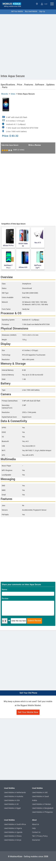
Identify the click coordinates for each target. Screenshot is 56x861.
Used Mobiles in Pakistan (41, 804)
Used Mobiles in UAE (40, 792)
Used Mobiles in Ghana (12, 836)
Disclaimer (36, 840)
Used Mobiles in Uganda (13, 832)
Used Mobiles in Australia (13, 796)
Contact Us (36, 832)
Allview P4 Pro (8, 246)
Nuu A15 (38, 243)
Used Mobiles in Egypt (12, 808)
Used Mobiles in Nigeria (13, 828)
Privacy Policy (42, 836)
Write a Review (34, 145)
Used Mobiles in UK (11, 804)
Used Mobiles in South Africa (15, 824)
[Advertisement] (28, 44)
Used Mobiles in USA (12, 800)
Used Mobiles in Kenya (12, 840)
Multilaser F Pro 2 (8, 266)
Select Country (37, 4)
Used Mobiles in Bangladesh (42, 808)
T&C (33, 836)
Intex (13, 94)
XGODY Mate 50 (23, 244)
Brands (4, 94)
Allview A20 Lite (23, 267)
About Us (35, 824)
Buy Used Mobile (31, 11)
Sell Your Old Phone (28, 692)
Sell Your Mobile (17, 11)
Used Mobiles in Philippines (42, 812)
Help (34, 828)
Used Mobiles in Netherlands (15, 792)
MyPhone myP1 (37, 266)
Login (45, 4)
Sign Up (42, 11)
